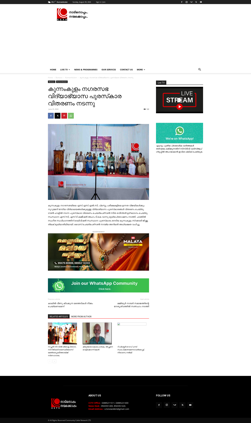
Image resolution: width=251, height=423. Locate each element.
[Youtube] (201, 2)
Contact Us (126, 69)
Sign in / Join (100, 2)
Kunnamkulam (71, 77)
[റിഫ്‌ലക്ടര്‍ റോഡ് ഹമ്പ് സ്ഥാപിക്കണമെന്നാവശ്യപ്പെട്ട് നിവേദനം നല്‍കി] (133, 333)
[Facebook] (182, 2)
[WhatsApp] (71, 116)
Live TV (64, 69)
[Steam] (191, 2)
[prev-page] (50, 361)
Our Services (109, 69)
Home (53, 69)
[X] (196, 2)
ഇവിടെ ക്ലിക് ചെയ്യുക (190, 151)
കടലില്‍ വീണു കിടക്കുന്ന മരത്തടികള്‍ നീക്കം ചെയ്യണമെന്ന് (70, 305)
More (140, 69)
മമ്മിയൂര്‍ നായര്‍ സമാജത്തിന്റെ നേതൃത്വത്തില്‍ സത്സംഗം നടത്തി (131, 305)
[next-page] (54, 361)
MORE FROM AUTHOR (81, 316)
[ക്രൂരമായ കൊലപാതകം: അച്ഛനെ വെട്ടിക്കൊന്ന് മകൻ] (98, 333)
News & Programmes (85, 69)
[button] (199, 69)
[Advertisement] (125, 44)
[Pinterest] (64, 116)
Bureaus (59, 77)
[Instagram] (186, 2)
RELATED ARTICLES (59, 316)
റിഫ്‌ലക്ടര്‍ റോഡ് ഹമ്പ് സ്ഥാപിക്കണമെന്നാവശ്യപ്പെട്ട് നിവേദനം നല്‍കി (130, 350)
